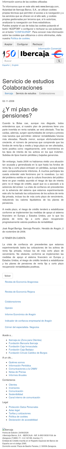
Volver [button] (7, 275)
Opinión (9, 307)
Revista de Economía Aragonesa (21, 281)
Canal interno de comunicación (24, 397)
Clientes (13, 384)
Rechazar (37, 44)
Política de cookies (20, 38)
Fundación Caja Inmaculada (23, 346)
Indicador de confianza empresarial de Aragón (28, 320)
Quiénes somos (17, 362)
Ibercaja (9, 93)
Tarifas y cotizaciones (20, 413)
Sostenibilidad (16, 394)
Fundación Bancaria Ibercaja (23, 343)
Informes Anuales (18, 375)
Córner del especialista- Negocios (22, 327)
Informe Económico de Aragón (20, 314)
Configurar (22, 44)
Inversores (14, 387)
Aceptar (8, 44)
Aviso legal (14, 410)
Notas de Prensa (17, 371)
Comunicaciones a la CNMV (23, 368)
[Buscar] (59, 61)
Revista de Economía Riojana (20, 291)
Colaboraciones (13, 301)
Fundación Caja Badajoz (21, 349)
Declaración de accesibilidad (23, 419)
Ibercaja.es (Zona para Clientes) (25, 340)
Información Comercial (49, 48)
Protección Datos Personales (23, 407)
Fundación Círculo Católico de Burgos (28, 352)
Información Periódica (20, 365)
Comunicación (16, 391)
